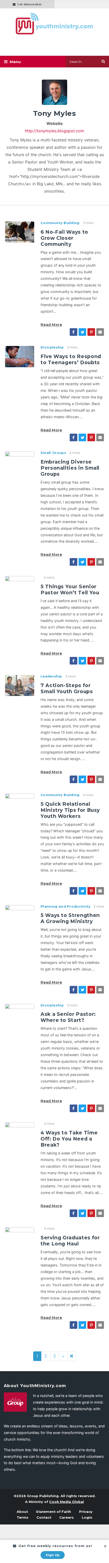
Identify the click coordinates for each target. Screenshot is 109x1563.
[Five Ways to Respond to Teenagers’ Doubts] (19, 356)
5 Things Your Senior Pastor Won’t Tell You (70, 589)
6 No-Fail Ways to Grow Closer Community (64, 238)
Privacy (86, 1512)
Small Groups (53, 453)
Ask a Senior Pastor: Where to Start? (68, 1017)
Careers (66, 1517)
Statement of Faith (53, 1512)
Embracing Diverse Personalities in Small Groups (70, 468)
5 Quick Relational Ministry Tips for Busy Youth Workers (70, 810)
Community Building (60, 223)
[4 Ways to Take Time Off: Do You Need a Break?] (19, 1132)
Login (87, 1517)
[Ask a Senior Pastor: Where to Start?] (19, 1014)
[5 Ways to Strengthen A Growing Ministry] (19, 915)
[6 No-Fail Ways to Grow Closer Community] (19, 231)
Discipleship (52, 347)
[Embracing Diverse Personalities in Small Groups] (19, 461)
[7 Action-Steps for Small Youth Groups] (19, 685)
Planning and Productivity (65, 906)
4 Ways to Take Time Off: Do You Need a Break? (69, 1139)
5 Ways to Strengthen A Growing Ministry (70, 918)
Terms (22, 1517)
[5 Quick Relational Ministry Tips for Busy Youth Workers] (19, 803)
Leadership (51, 676)
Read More (51, 324)
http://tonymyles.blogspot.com (54, 130)
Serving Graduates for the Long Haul (70, 1241)
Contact (44, 1517)
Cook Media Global (66, 1502)
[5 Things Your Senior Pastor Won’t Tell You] (19, 586)
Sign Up (53, 1555)
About (22, 1512)
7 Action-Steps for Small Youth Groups (67, 688)
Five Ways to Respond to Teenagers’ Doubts (71, 359)
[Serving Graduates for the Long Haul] (19, 1237)
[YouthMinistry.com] (54, 23)
